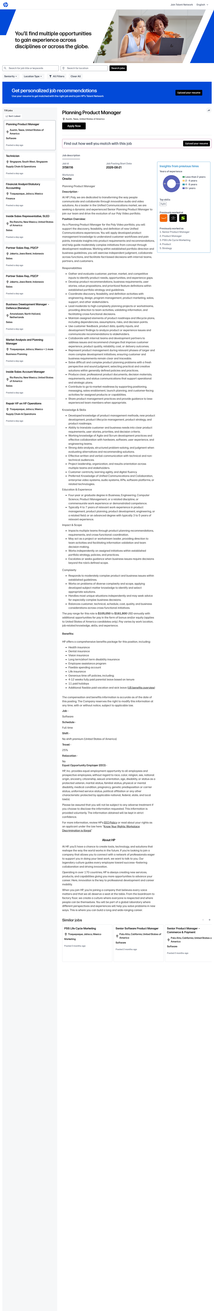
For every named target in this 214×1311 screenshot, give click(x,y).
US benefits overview (141, 687)
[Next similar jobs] (209, 920)
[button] (203, 4)
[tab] (72, 155)
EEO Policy (110, 822)
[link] (5, 5)
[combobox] (30, 68)
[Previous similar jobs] (203, 920)
